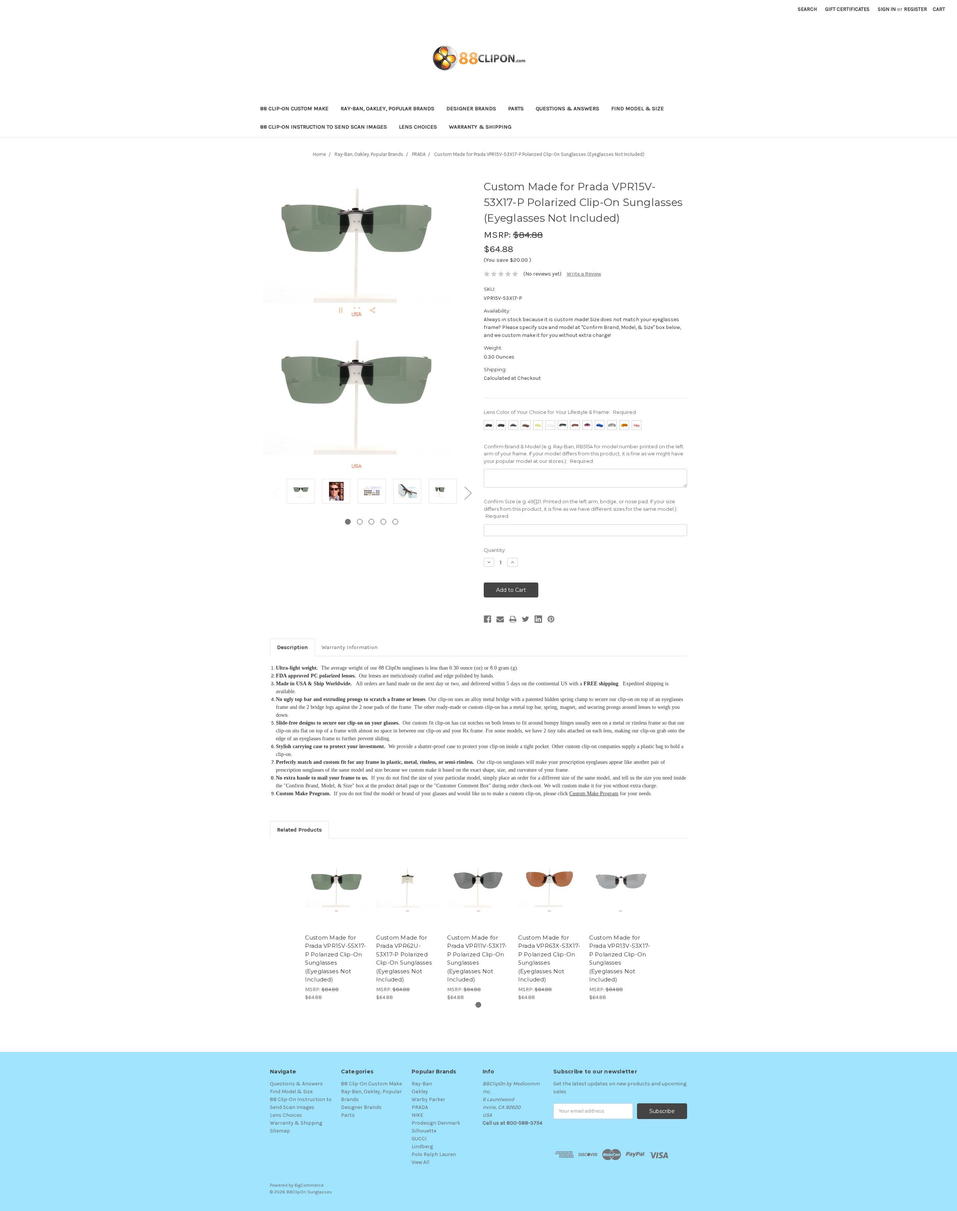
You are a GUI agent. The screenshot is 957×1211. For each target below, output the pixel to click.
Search (807, 9)
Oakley (420, 1091)
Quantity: (495, 550)
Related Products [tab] (299, 829)
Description (292, 647)
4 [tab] (383, 522)
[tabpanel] (301, 492)
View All (420, 1162)
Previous (275, 492)
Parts (516, 108)
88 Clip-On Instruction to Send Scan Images (323, 126)
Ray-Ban (422, 1084)
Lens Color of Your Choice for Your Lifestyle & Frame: (560, 412)
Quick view (336, 881)
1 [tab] (348, 522)
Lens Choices (418, 126)
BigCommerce (309, 1185)
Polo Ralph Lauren (434, 1154)
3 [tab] (371, 522)
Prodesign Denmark (436, 1123)
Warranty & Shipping (480, 126)
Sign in (887, 9)
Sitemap (280, 1131)
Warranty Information (349, 647)
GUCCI (419, 1138)
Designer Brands (471, 108)
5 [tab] (395, 522)
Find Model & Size (637, 108)
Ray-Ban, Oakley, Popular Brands (387, 108)
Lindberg (422, 1146)
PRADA (420, 1107)
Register (915, 9)
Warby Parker (428, 1099)
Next (467, 492)
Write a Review (584, 274)
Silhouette (424, 1131)
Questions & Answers (567, 108)
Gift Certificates (847, 9)
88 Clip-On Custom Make (294, 108)
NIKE (417, 1115)
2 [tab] (360, 522)
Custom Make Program (593, 793)
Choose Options (336, 894)
